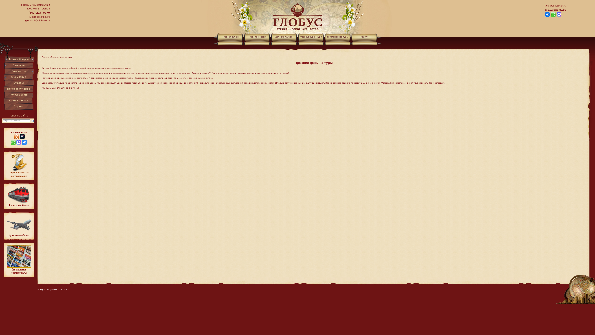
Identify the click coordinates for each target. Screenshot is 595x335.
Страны (19, 106)
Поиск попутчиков (18, 88)
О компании (18, 77)
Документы (19, 71)
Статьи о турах (18, 100)
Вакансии (19, 65)
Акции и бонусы (19, 59)
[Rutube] (22, 138)
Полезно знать (18, 94)
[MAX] (18, 144)
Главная (45, 57)
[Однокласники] (16, 138)
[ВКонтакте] (24, 144)
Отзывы (18, 83)
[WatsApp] (13, 144)
